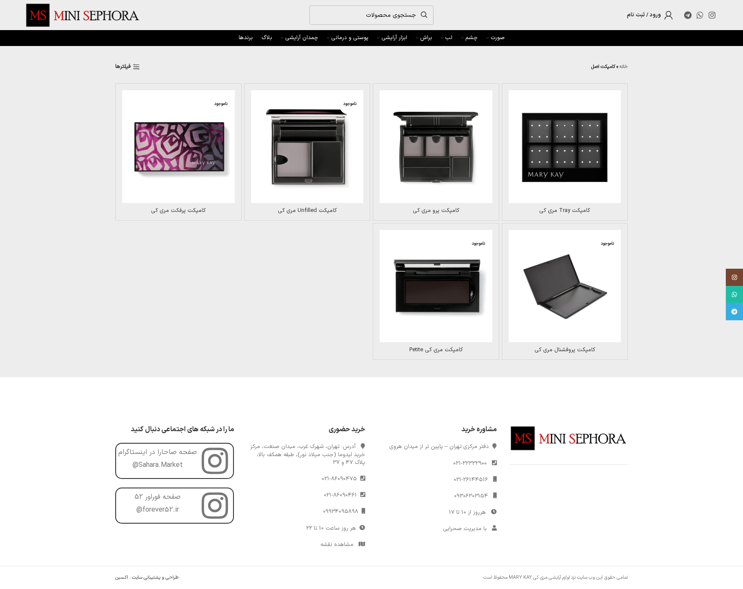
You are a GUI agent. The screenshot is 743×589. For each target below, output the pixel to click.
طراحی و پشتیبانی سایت (155, 577)
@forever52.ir (157, 510)
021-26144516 (471, 479)
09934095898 (342, 511)
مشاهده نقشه (336, 544)
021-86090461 (342, 495)
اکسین (121, 577)
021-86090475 (341, 479)
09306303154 (471, 496)
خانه (624, 67)
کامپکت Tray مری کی (564, 210)
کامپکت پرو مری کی (436, 210)
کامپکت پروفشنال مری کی (564, 350)
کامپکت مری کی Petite (436, 350)
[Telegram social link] (688, 15)
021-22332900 (470, 463)
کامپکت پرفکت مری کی (178, 210)
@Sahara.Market (157, 465)
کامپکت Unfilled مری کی (307, 210)
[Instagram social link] (712, 15)
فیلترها (123, 67)
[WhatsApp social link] (700, 15)
